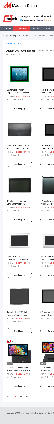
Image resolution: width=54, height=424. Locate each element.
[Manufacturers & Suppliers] (20, 5)
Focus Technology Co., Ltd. (35, 413)
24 (15, 397)
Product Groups (15, 43)
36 (21, 396)
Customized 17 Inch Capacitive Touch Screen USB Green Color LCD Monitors (19, 92)
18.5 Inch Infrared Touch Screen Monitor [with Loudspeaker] (17, 204)
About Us (36, 28)
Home (8, 28)
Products (23, 28)
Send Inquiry (19, 108)
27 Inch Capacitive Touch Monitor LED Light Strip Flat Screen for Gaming (19, 370)
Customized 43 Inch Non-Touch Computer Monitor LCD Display (18, 148)
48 (27, 396)
